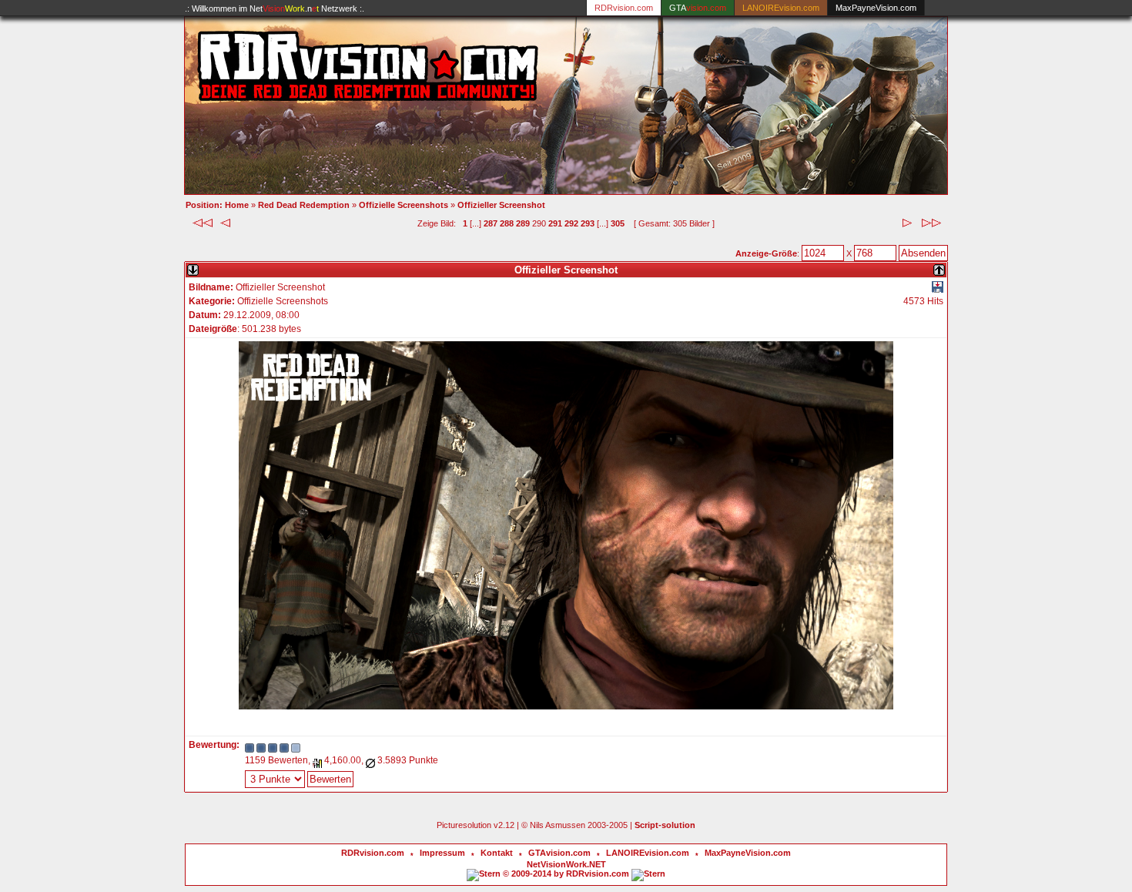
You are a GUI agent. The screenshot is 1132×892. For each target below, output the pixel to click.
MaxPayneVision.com (876, 7)
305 (618, 223)
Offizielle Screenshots (403, 205)
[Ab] (193, 267)
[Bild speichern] (937, 289)
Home (237, 205)
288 (507, 223)
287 (490, 223)
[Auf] (939, 267)
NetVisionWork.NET (566, 864)
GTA (697, 7)
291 (555, 223)
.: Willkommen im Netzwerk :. (274, 8)
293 (587, 223)
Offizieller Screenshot (501, 205)
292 (571, 223)
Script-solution (665, 825)
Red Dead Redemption (304, 205)
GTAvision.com (559, 852)
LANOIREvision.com (647, 852)
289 (523, 223)
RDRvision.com (372, 852)
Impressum (442, 852)
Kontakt (497, 852)
